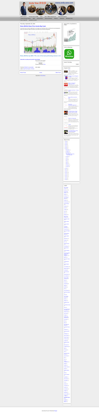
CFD (65, 211)
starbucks (65, 392)
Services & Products (48, 18)
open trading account (66, 297)
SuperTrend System (26, 68)
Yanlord (69, 124)
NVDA (65, 363)
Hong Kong (66, 283)
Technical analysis (67, 292)
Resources (66, 238)
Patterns (65, 240)
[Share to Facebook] (38, 67)
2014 (66, 173)
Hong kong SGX (66, 331)
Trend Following (66, 250)
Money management (66, 361)
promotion (65, 319)
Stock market (66, 335)
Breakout (65, 214)
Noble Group (66, 311)
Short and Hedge (67, 230)
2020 (66, 147)
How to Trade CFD (24, 20)
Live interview (66, 266)
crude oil (65, 340)
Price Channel (66, 290)
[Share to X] (37, 67)
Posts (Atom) (43, 75)
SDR (65, 372)
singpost (65, 390)
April (67, 162)
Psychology (66, 246)
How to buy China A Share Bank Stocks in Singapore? (67, 254)
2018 (66, 168)
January (67, 166)
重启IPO (65, 401)
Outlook (65, 200)
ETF (64, 241)
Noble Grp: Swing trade (72, 118)
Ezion (65, 307)
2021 (66, 145)
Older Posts (58, 72)
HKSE (34, 18)
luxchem (65, 387)
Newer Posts (23, 72)
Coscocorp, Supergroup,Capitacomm (72, 105)
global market (66, 268)
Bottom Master (66, 264)
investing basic (66, 261)
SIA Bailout (66, 333)
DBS (64, 348)
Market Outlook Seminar (62, 16)
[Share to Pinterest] (39, 67)
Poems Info (66, 229)
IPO (64, 288)
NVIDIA (65, 365)
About (41, 16)
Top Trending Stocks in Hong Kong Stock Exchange (73, 131)
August (67, 156)
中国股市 (65, 395)
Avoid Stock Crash (67, 304)
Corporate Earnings (65, 227)
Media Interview (66, 243)
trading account (66, 302)
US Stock (32, 68)
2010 (66, 179)
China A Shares (66, 203)
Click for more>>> (24, 16)
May (67, 160)
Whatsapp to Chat (69, 18)
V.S (64, 382)
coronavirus (66, 385)
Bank (65, 322)
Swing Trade (66, 337)
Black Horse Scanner (66, 217)
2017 (66, 169)
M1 (64, 357)
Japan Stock (66, 355)
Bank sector (66, 344)
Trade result (66, 338)
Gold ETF (65, 329)
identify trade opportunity (66, 317)
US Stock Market (40, 18)
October (67, 151)
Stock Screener (66, 271)
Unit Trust (65, 313)
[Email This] (35, 67)
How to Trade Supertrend (66, 278)
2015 (66, 172)
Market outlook (66, 221)
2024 (66, 144)
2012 (66, 176)
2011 (66, 178)
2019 (66, 148)
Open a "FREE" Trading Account (50, 16)
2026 (66, 141)
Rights (65, 285)
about (65, 294)
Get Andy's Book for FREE (33, 16)
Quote (65, 368)
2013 (66, 175)
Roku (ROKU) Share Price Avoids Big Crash (33, 26)
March (67, 163)
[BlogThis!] (36, 67)
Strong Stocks (66, 274)
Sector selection (66, 374)
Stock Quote (66, 378)
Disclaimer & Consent (33, 20)
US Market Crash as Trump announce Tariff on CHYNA (72, 112)
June (67, 159)
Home (40, 72)
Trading (65, 209)
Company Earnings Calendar (26, 18)
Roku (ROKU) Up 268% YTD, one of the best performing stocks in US (40, 55)
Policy (44, 64)
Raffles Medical (66, 370)
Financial (65, 349)
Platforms (56, 18)
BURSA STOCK (66, 342)
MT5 (65, 359)
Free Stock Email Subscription (67, 309)
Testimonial (62, 18)
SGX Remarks (66, 247)
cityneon (65, 383)
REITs (65, 257)
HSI (64, 351)
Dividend (65, 206)
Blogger (55, 410)
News (65, 280)
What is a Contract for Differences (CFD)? (71, 83)
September (68, 152)
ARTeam (65, 300)
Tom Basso (66, 380)
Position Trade (66, 366)
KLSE (65, 207)
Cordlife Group (66, 346)
